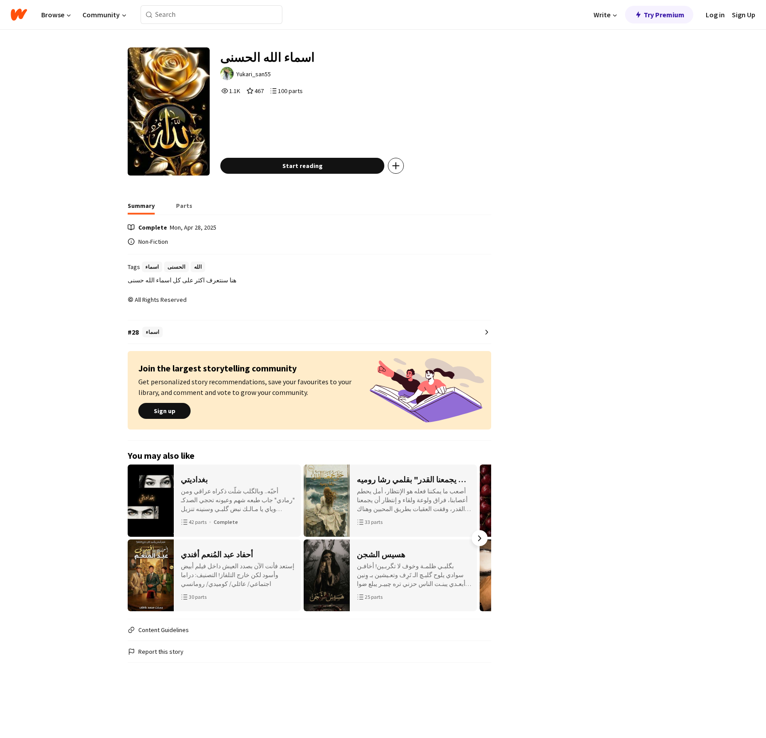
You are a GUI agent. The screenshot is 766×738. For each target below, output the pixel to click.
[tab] (141, 208)
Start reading (302, 166)
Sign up (165, 411)
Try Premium (664, 14)
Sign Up (743, 14)
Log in (715, 14)
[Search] (149, 15)
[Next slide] (480, 538)
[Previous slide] (139, 538)
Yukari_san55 (253, 74)
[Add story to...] (396, 166)
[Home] (19, 14)
